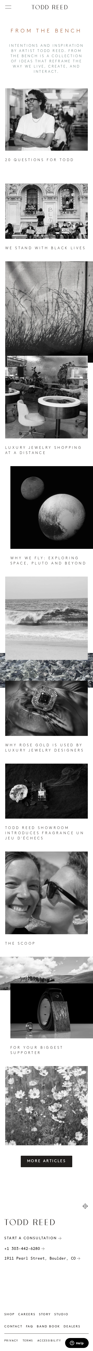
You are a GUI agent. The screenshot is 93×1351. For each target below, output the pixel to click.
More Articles (46, 1161)
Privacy (11, 1341)
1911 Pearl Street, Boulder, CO (40, 1258)
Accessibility (49, 1341)
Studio (61, 1314)
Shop (9, 1314)
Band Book (48, 1326)
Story (45, 1314)
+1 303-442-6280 (22, 1248)
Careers (26, 1314)
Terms (28, 1341)
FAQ (29, 1326)
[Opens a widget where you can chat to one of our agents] (77, 1343)
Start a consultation (30, 1238)
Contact (13, 1326)
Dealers (72, 1326)
